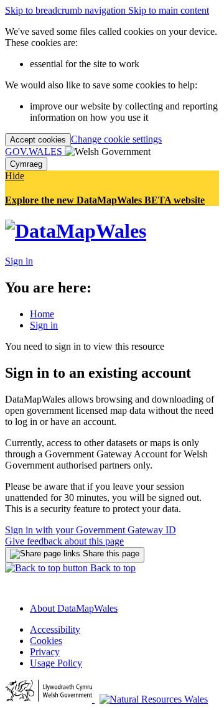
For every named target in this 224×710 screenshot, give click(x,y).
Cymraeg (26, 164)
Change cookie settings (116, 139)
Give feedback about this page (64, 541)
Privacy (45, 652)
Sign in (44, 325)
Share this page (109, 553)
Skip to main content (168, 10)
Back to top (112, 568)
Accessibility (55, 629)
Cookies (46, 640)
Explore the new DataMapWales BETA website (105, 200)
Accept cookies (38, 139)
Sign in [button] (19, 261)
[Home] (75, 231)
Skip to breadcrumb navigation (66, 10)
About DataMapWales (74, 608)
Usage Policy (56, 663)
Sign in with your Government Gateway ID (90, 530)
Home (42, 314)
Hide (14, 175)
